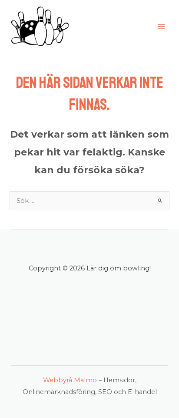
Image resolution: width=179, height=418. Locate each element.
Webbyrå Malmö (70, 380)
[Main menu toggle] (161, 26)
